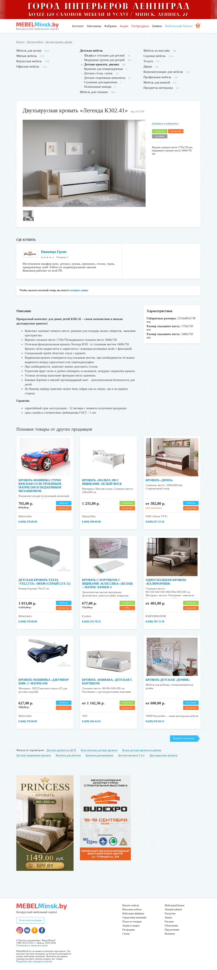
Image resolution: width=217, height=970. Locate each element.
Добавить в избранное (165, 123)
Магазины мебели (131, 909)
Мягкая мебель (26, 56)
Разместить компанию (30, 920)
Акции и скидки (130, 925)
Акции (124, 26)
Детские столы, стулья (98, 73)
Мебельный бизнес (179, 26)
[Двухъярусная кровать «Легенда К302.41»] (84, 206)
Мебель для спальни (94, 92)
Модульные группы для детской (104, 60)
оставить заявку (79, 290)
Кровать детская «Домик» (168, 679)
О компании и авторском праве (32, 945)
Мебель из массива (156, 50)
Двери (147, 66)
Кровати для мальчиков (99, 755)
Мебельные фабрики (133, 913)
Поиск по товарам (132, 921)
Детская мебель (35, 42)
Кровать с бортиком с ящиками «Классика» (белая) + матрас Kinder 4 (107, 583)
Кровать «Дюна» (159, 480)
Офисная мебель (27, 66)
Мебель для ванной (156, 82)
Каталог (78, 26)
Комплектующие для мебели (163, 71)
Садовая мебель (154, 56)
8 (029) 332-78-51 (91, 621)
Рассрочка (170, 913)
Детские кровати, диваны (59, 42)
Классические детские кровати (99, 750)
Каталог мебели (130, 905)
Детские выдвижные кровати (33, 755)
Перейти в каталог (184, 738)
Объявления (171, 925)
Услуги (148, 61)
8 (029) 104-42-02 (91, 721)
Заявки (157, 26)
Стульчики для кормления (100, 82)
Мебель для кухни (28, 50)
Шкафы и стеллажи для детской (104, 55)
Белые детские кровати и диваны (141, 750)
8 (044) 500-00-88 (91, 521)
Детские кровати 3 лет (131, 755)
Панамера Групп (53, 252)
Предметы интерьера (158, 87)
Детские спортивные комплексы (104, 77)
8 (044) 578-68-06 (27, 521)
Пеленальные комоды (97, 86)
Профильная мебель (157, 77)
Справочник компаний (134, 917)
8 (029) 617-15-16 (155, 521)
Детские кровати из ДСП (61, 750)
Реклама (169, 921)
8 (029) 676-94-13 (155, 721)
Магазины (94, 26)
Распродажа (140, 26)
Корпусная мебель (29, 61)
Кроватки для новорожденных (103, 68)
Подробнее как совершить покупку (34, 961)
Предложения (172, 929)
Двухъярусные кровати (163, 755)
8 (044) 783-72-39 (155, 621)
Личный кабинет (173, 909)
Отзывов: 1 (62, 257)
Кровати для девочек (68, 755)
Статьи (125, 933)
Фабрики (110, 26)
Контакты (170, 933)
